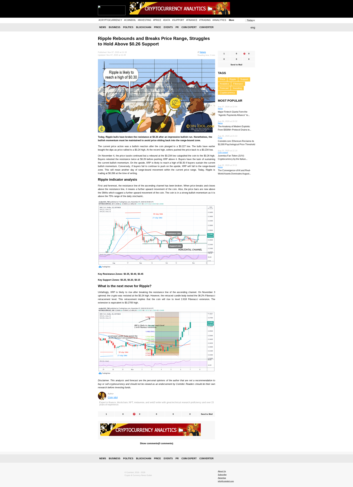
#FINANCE (191, 20)
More (231, 20)
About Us (222, 471)
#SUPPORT (178, 20)
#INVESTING (144, 20)
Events (168, 27)
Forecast (224, 88)
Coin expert (189, 27)
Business (114, 27)
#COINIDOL (130, 20)
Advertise (222, 478)
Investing (237, 88)
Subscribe (222, 474)
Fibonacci (238, 84)
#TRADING (205, 20)
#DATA (166, 20)
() (156, 443)
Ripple (232, 79)
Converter (206, 27)
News (102, 27)
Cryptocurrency (227, 92)
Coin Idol (113, 397)
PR (177, 27)
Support (244, 79)
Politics (128, 27)
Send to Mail (207, 414)
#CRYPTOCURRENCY (110, 20)
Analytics (224, 84)
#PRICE (157, 20)
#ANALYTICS (219, 20)
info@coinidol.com (226, 481)
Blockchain (143, 27)
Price (157, 27)
